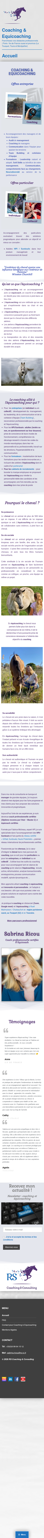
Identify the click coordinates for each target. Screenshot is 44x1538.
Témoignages (22, 1021)
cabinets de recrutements (23, 469)
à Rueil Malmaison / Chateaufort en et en (22, 909)
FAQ (4, 1320)
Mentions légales (9, 1329)
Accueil (5, 1315)
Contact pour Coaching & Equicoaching (19, 1324)
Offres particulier (22, 183)
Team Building (27, 418)
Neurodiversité (14, 172)
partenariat (18, 466)
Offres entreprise (22, 84)
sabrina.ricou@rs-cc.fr (16, 1352)
